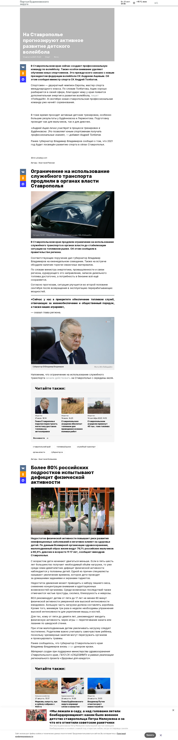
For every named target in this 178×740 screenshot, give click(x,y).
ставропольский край (41, 447)
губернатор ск (57, 452)
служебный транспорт (86, 447)
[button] (36, 715)
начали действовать (58, 377)
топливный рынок (64, 447)
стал (70, 646)
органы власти (39, 452)
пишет (95, 95)
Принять (150, 735)
